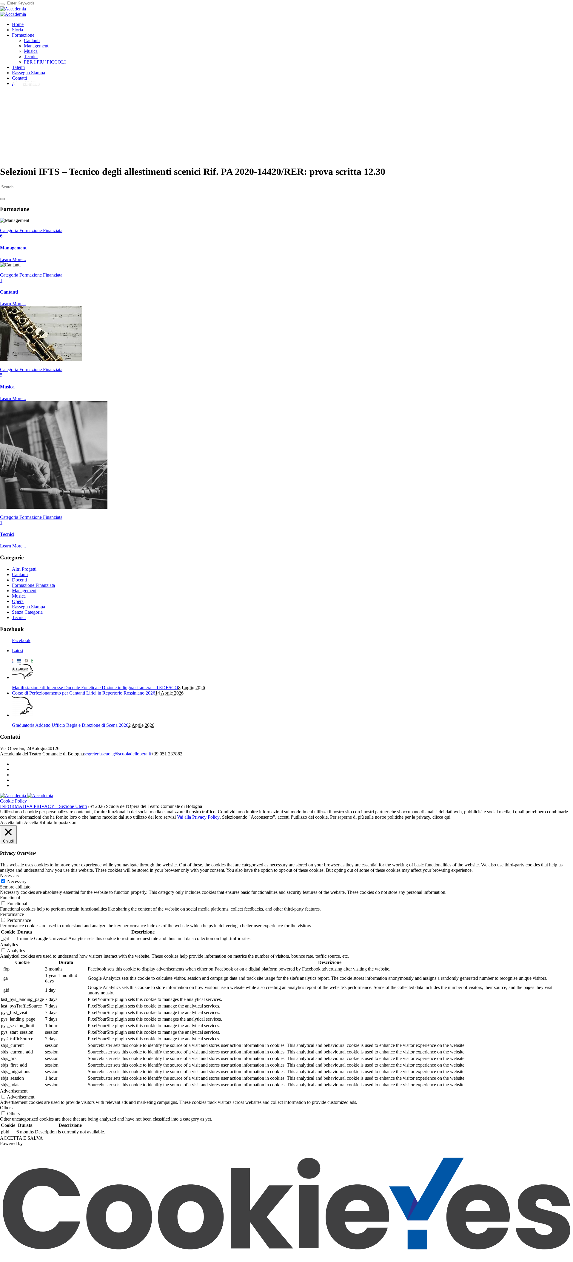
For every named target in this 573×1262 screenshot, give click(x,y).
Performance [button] (12, 914)
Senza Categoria (27, 612)
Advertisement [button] (13, 1090)
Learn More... (13, 259)
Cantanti (9, 291)
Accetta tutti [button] (11, 822)
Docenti (19, 579)
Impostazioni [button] (65, 822)
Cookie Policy (13, 800)
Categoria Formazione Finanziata (31, 230)
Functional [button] (10, 897)
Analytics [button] (9, 944)
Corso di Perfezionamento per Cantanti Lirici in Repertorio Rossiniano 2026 (83, 692)
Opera (18, 601)
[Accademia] (13, 11)
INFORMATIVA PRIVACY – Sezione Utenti (43, 806)
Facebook (21, 640)
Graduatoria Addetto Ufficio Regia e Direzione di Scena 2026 (70, 725)
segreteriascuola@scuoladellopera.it (117, 753)
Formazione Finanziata (33, 585)
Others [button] (6, 1107)
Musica (7, 386)
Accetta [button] (31, 822)
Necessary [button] (9, 875)
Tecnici (7, 534)
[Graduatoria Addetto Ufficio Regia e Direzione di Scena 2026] (22, 715)
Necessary (17, 881)
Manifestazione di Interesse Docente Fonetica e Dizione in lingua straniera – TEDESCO (95, 687)
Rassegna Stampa (28, 606)
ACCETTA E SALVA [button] (21, 1138)
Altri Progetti (24, 569)
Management (13, 247)
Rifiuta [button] (45, 822)
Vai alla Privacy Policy (198, 817)
